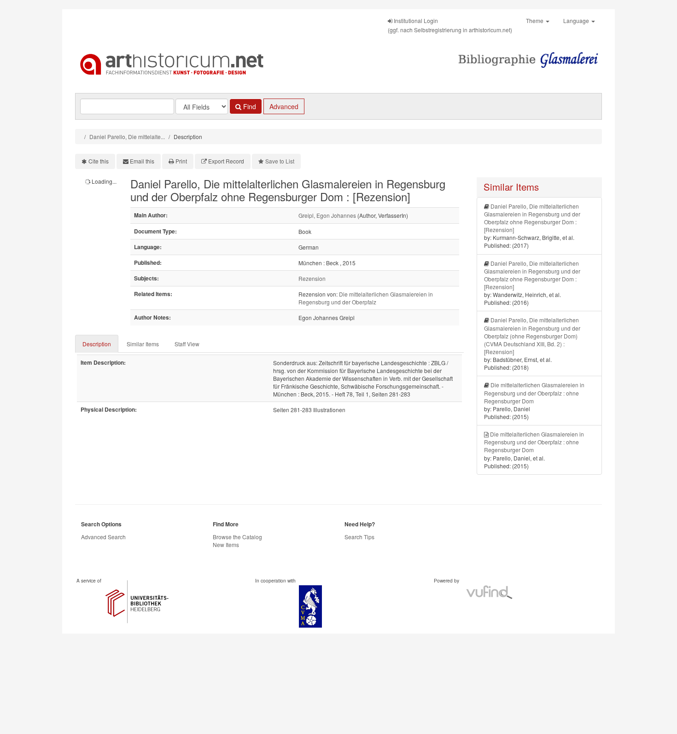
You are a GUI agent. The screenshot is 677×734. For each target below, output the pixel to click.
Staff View (187, 344)
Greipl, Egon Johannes (327, 215)
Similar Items (143, 344)
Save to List (279, 161)
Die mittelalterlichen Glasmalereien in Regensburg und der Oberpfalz (365, 298)
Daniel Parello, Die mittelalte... (127, 136)
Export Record (226, 161)
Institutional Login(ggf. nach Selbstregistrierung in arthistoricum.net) (450, 25)
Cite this (98, 161)
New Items (226, 544)
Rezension (312, 278)
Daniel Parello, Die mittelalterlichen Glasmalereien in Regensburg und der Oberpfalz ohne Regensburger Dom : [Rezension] (532, 217)
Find (248, 106)
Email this (142, 161)
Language (576, 20)
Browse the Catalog (237, 537)
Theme (535, 20)
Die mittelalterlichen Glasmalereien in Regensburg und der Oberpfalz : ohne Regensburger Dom (534, 392)
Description (96, 344)
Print (181, 161)
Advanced (283, 106)
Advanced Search (103, 537)
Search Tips (359, 537)
